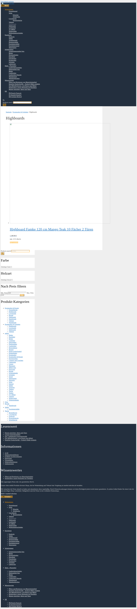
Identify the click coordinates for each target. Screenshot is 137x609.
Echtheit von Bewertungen (13, 456)
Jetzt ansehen (14, 242)
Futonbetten (12, 58)
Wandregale (12, 322)
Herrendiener (13, 348)
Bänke (11, 71)
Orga (6, 402)
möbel (7, 333)
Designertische (17, 20)
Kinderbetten (13, 353)
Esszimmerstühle (14, 44)
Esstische (12, 37)
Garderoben (12, 73)
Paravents (12, 369)
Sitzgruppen (12, 47)
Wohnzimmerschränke (16, 33)
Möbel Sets (12, 368)
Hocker (11, 350)
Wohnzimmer (9, 9)
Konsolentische (14, 418)
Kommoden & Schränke (20, 112)
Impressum (8, 458)
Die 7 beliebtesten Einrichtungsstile (16, 436)
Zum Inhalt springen (7, 2)
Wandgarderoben (14, 78)
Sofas (10, 13)
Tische (11, 391)
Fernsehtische (13, 310)
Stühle (11, 38)
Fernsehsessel (13, 11)
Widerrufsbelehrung (11, 462)
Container (12, 340)
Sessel (11, 377)
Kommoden (12, 60)
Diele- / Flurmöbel (10, 66)
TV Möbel (12, 29)
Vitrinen (11, 22)
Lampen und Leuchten (16, 360)
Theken (11, 389)
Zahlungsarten (9, 464)
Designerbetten (13, 55)
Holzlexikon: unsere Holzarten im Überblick (23, 87)
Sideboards (12, 26)
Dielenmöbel (13, 344)
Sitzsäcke (12, 380)
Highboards (12, 24)
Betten (11, 53)
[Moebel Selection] (8, 3)
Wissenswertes (9, 80)
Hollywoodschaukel (15, 351)
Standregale (12, 319)
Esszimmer (8, 35)
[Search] (4, 105)
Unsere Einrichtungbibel (12, 435)
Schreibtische (13, 420)
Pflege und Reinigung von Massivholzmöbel (23, 82)
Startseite (9, 112)
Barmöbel (12, 337)
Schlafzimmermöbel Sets (16, 51)
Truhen (11, 393)
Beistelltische (13, 413)
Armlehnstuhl (13, 40)
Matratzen (12, 366)
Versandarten (9, 460)
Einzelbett (12, 57)
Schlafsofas (16, 17)
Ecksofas (15, 15)
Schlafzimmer (9, 49)
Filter (22, 295)
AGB (6, 453)
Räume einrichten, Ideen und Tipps (20, 89)
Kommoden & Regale (12, 308)
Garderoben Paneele (15, 75)
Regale (11, 315)
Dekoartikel (12, 342)
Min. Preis (4, 293)
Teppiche (12, 387)
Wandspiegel (13, 76)
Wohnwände (13, 31)
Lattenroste (12, 64)
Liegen (11, 364)
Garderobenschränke (15, 67)
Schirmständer (13, 373)
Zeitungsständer (14, 400)
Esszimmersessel (14, 46)
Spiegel (11, 384)
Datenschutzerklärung (12, 455)
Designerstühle (13, 42)
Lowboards (12, 27)
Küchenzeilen (13, 359)
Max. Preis (30, 293)
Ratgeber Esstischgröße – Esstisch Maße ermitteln (24, 84)
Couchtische (13, 18)
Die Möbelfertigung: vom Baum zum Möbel (22, 86)
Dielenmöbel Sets (14, 69)
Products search (8, 102)
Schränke (12, 62)
